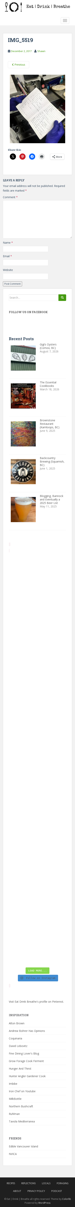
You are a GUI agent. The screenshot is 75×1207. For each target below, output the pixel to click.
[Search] (62, 297)
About (17, 1191)
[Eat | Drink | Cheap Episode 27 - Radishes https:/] (37, 571)
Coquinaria (15, 1038)
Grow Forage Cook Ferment (26, 1061)
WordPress (44, 1202)
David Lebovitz (18, 1046)
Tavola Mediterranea (22, 1121)
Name (8, 242)
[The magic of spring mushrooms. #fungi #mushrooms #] (37, 777)
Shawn (41, 51)
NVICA (13, 1154)
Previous (19, 64)
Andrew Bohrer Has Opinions (27, 1031)
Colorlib (66, 1199)
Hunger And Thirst (20, 1068)
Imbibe (13, 1083)
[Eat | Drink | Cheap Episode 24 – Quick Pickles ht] (37, 742)
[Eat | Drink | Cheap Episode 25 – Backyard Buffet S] (37, 674)
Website (8, 270)
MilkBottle (15, 1099)
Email (7, 256)
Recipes (11, 1183)
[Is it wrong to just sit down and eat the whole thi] (37, 708)
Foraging (62, 1183)
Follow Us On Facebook (28, 312)
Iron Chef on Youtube (22, 1091)
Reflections (28, 1183)
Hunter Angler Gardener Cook (27, 1076)
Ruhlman (14, 1114)
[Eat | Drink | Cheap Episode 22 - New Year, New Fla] (37, 845)
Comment (10, 197)
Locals (46, 1183)
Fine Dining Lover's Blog (24, 1053)
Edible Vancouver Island (23, 1146)
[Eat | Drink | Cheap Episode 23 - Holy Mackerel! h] (37, 811)
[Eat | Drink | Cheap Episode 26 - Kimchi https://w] (37, 640)
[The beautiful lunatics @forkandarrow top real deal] (37, 914)
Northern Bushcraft (21, 1106)
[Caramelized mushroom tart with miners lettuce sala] (37, 605)
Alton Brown (16, 1023)
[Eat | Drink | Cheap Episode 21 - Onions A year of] (37, 879)
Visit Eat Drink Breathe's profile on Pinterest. (36, 1001)
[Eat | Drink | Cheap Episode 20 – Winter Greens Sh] (37, 948)
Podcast (56, 1191)
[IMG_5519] (37, 109)
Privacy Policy (36, 1191)
